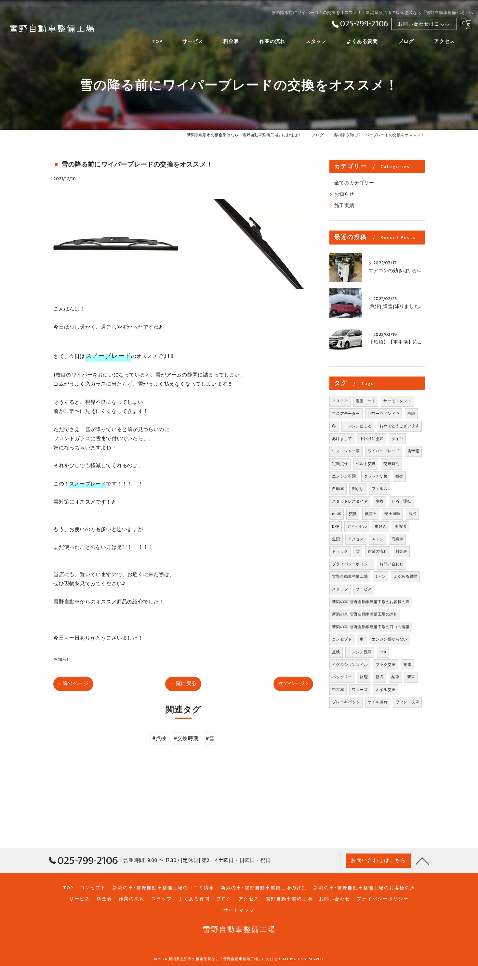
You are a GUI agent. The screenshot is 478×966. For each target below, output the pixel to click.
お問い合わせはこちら (424, 24)
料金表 (401, 551)
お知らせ (62, 659)
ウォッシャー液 (346, 451)
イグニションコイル (350, 664)
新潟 (379, 677)
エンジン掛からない (389, 639)
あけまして (342, 438)
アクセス (356, 539)
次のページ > (293, 683)
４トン (378, 539)
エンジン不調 (344, 476)
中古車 (338, 689)
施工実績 (344, 206)
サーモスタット (397, 401)
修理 (363, 677)
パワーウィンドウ (384, 413)
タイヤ (398, 438)
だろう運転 (401, 501)
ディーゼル (357, 526)
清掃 (412, 513)
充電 (407, 664)
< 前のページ (73, 683)
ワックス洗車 (407, 702)
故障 (411, 413)
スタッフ (340, 589)
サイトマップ (239, 910)
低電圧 (371, 513)
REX (382, 652)
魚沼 (336, 539)
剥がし (358, 488)
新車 (411, 677)
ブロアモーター (346, 413)
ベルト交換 (366, 463)
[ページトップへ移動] (422, 860)
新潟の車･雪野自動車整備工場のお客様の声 (370, 602)
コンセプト (342, 639)
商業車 (398, 539)
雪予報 (413, 451)
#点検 (159, 738)
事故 (379, 501)
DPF (335, 526)
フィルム (380, 488)
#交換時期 (186, 738)
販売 (399, 476)
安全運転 (392, 513)
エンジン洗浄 (360, 652)
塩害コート (366, 401)
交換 (353, 513)
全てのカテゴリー (354, 183)
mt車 (336, 513)
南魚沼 (400, 526)
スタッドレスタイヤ (350, 501)
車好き (381, 526)
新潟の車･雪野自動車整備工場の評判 (364, 614)
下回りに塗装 (371, 438)
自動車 (338, 488)
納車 (395, 677)
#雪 (210, 738)
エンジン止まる (358, 426)
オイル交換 (385, 689)
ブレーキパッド (346, 702)
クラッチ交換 (376, 476)
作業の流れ (378, 551)
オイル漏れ (378, 702)
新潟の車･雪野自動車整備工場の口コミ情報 (370, 627)
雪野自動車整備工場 (350, 576)
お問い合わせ (391, 564)
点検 (336, 652)
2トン (381, 576)
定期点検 (340, 463)
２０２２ (340, 401)
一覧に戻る (183, 683)
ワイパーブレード (384, 451)
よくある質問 (405, 576)
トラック (340, 551)
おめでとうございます (399, 426)
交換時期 (391, 463)
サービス (364, 589)
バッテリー (342, 677)
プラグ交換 (385, 664)
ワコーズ (360, 689)
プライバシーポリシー (352, 564)
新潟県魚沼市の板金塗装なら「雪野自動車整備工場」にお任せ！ (225, 959)
